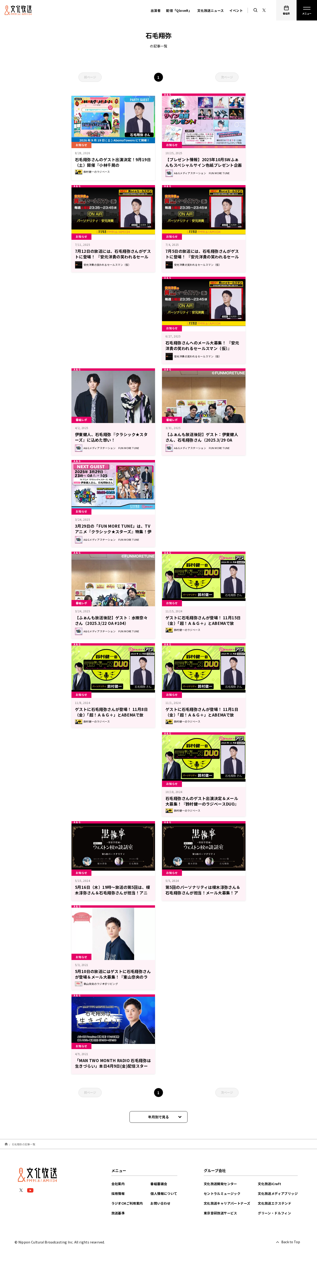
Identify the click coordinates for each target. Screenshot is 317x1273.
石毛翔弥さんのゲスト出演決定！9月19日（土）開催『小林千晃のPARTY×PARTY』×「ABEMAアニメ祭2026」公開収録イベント (113, 168)
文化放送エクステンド (274, 1203)
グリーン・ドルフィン (274, 1213)
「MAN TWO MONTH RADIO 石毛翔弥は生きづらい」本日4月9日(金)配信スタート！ (113, 1065)
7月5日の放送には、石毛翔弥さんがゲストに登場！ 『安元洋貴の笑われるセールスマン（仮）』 (202, 256)
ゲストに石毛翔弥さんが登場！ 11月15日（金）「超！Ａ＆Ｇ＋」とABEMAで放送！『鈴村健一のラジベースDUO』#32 (203, 623)
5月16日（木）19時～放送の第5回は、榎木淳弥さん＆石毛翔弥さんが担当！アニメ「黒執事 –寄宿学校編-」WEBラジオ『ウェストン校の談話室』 (112, 895)
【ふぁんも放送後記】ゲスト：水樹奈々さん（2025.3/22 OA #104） (111, 620)
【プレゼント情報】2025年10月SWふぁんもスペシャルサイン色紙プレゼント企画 (203, 162)
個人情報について (163, 1193)
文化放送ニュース (210, 10)
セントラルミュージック (222, 1193)
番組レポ (81, 420)
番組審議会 (158, 1183)
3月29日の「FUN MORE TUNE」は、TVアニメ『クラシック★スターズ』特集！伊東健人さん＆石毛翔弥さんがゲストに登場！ (113, 534)
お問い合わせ (160, 1203)
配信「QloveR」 (179, 10)
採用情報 (118, 1193)
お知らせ (172, 145)
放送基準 (118, 1213)
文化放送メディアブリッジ (278, 1193)
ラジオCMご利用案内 (127, 1203)
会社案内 (118, 1183)
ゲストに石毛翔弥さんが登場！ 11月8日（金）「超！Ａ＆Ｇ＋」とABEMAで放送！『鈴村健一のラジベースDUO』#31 (111, 714)
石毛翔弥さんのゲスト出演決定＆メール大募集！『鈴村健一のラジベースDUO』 (202, 801)
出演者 (156, 10)
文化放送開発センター (220, 1183)
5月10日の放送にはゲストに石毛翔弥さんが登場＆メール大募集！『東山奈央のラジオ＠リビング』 (113, 976)
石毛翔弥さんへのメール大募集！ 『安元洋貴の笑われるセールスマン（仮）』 (202, 345)
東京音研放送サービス (220, 1213)
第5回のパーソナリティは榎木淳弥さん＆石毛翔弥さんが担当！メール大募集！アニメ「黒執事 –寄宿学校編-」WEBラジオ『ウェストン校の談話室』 (202, 895)
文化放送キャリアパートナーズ (227, 1203)
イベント (236, 10)
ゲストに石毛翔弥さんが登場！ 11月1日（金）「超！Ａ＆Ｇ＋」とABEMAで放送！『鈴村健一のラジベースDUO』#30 (201, 714)
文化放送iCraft (269, 1183)
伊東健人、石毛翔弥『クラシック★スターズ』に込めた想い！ (111, 437)
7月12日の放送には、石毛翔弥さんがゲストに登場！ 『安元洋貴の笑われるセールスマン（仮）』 (113, 256)
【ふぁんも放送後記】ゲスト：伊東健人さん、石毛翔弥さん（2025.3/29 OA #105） (201, 439)
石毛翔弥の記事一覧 (23, 1144)
